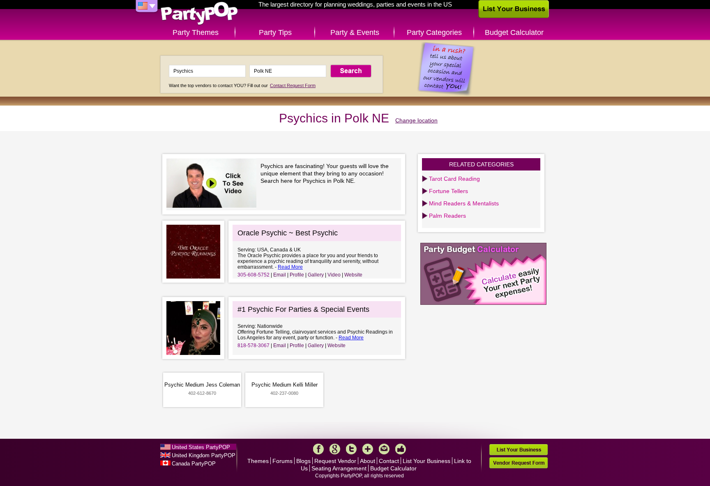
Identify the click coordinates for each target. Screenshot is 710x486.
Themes (258, 461)
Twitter (351, 449)
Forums (282, 461)
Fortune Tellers (448, 191)
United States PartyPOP (201, 447)
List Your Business (426, 461)
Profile (297, 275)
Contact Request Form (293, 85)
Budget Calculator (514, 32)
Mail (384, 449)
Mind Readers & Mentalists (464, 203)
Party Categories (434, 32)
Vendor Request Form (518, 463)
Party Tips (275, 32)
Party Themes (196, 32)
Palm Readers (447, 215)
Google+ (335, 449)
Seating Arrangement (339, 468)
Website (353, 275)
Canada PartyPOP (194, 464)
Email (279, 275)
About (367, 461)
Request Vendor (335, 461)
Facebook (318, 449)
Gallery (316, 275)
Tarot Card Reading (454, 178)
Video (334, 275)
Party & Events (354, 32)
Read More (290, 267)
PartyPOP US (199, 14)
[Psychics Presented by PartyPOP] (213, 184)
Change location (416, 120)
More (367, 449)
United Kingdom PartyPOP (203, 455)
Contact (389, 461)
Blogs (303, 461)
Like (400, 449)
